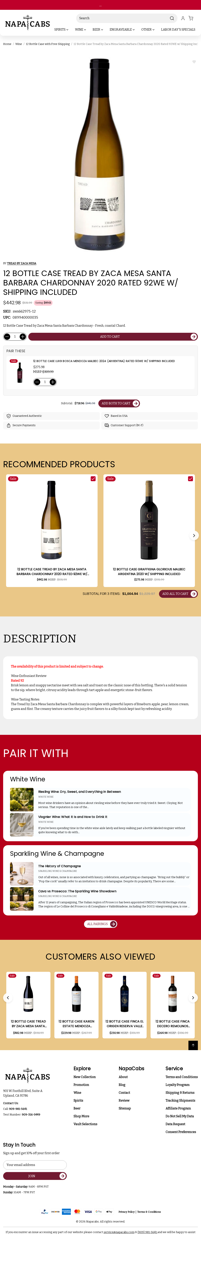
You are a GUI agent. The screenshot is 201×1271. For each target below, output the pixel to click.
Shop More (81, 1116)
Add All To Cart (175, 594)
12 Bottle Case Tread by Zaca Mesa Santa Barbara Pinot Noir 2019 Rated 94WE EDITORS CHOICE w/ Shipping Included (28, 1024)
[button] (194, 535)
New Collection (85, 1077)
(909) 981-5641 (147, 1232)
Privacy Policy (127, 1211)
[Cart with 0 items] (193, 18)
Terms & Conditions (149, 1211)
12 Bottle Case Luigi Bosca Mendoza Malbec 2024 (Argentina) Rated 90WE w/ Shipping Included (104, 361)
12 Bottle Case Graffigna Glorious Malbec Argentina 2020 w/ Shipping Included (149, 571)
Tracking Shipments (180, 1100)
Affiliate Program (178, 1108)
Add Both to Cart (116, 403)
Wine (77, 1093)
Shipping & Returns (180, 1093)
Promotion (81, 1085)
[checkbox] (93, 478)
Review (124, 1100)
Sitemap (125, 1108)
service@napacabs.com (119, 1232)
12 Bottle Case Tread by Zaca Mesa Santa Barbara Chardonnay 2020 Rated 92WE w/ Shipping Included (51, 571)
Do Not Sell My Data (180, 1116)
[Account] (183, 18)
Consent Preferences (181, 1132)
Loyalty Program (178, 1085)
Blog (122, 1085)
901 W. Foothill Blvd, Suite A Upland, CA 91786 (23, 1093)
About (123, 1077)
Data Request (175, 1124)
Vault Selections (85, 1124)
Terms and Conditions (182, 1077)
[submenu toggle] (70, 29)
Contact (124, 1093)
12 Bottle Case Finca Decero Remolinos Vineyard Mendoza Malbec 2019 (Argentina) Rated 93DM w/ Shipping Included (173, 1024)
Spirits (78, 1100)
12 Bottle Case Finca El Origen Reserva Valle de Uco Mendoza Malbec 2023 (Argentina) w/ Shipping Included (124, 1024)
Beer (77, 1108)
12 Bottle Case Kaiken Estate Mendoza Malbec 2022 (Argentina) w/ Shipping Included (76, 1024)
